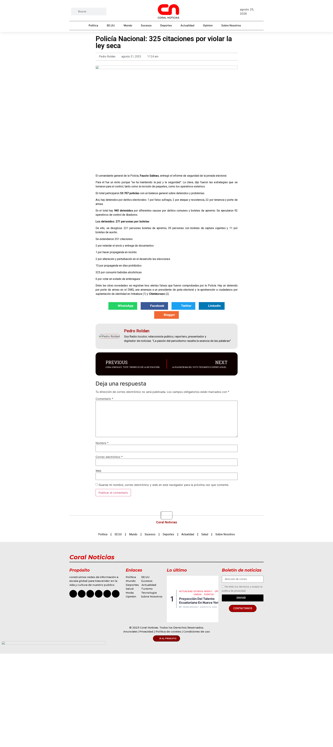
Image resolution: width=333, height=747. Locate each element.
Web (98, 470)
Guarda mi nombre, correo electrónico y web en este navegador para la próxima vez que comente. (164, 484)
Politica (93, 25)
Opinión (131, 596)
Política (131, 577)
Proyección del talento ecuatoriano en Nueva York (199, 600)
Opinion (208, 25)
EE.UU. (111, 25)
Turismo (147, 588)
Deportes (166, 25)
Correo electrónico (109, 456)
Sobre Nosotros (231, 25)
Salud (204, 534)
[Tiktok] (90, 594)
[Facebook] (82, 594)
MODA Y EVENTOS (209, 593)
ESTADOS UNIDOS (198, 593)
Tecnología (149, 592)
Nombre (102, 443)
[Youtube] (99, 594)
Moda (130, 592)
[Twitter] (107, 594)
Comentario (104, 398)
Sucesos (146, 25)
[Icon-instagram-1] (73, 594)
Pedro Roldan (190, 607)
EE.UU (118, 534)
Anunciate (130, 631)
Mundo (128, 25)
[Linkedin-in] (115, 594)
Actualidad (187, 25)
